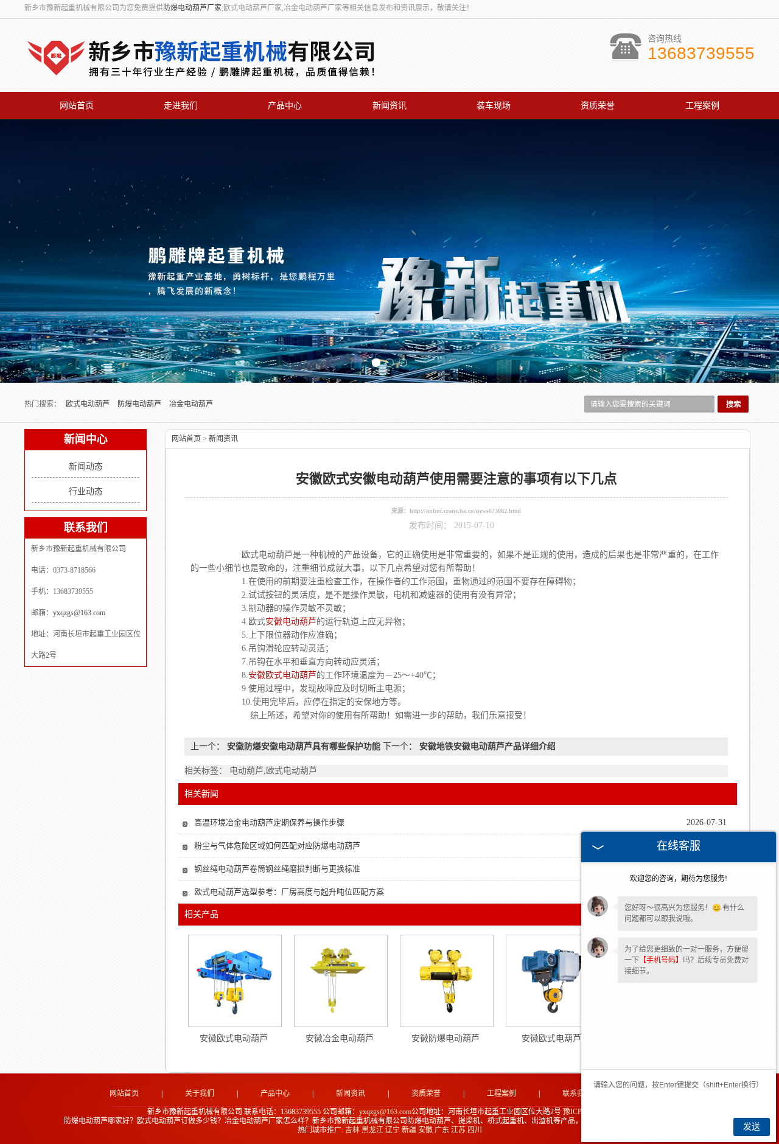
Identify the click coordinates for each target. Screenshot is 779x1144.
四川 (474, 1130)
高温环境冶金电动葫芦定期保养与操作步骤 (269, 822)
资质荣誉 (598, 105)
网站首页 (77, 105)
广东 (442, 1130)
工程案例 (702, 105)
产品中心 (285, 105)
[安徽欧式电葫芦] (552, 980)
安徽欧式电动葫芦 (234, 1038)
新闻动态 (86, 466)
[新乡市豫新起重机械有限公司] (203, 79)
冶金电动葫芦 (191, 404)
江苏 (458, 1130)
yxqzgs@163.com (79, 613)
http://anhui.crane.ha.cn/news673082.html (465, 510)
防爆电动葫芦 (140, 404)
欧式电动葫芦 (88, 404)
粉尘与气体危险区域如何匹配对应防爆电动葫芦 (277, 845)
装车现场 (494, 105)
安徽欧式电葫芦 (551, 1038)
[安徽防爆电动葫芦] (446, 980)
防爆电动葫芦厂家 (192, 8)
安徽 (425, 1130)
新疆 (409, 1130)
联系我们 (577, 1093)
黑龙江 (372, 1130)
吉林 (352, 1130)
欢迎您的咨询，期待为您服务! (678, 878)
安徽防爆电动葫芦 (445, 1038)
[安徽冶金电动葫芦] (340, 980)
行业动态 (86, 491)
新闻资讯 (389, 105)
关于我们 (199, 1093)
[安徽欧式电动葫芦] (234, 980)
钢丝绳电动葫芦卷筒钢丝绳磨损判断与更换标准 (277, 868)
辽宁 (392, 1130)
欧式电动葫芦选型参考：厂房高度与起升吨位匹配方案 (289, 891)
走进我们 (181, 105)
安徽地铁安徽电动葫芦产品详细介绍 (486, 746)
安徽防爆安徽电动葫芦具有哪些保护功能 (304, 746)
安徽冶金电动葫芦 (340, 1038)
